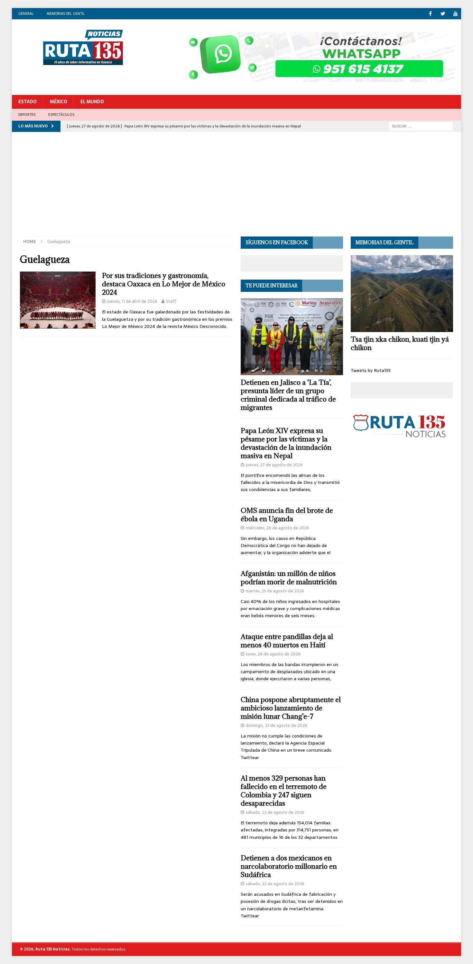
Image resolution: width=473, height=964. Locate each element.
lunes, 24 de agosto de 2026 (273, 654)
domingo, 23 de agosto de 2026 (276, 725)
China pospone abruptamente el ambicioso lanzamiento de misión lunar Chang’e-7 (291, 708)
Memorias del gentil (66, 13)
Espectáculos (61, 114)
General (26, 13)
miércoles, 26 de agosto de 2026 (277, 527)
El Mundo (92, 101)
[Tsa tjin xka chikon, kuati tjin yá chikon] (402, 293)
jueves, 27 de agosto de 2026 (274, 464)
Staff (171, 301)
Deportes (27, 114)
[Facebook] (430, 13)
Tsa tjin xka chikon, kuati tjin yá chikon (400, 343)
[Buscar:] (421, 125)
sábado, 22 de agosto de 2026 (275, 812)
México (58, 101)
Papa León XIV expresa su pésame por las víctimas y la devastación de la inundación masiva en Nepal (286, 443)
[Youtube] (455, 13)
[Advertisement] (236, 188)
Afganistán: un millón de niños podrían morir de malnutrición (289, 577)
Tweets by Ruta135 (371, 370)
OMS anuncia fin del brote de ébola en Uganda (287, 514)
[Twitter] (443, 13)
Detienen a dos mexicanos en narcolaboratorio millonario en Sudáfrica (289, 866)
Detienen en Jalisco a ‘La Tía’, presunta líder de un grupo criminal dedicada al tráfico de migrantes (288, 395)
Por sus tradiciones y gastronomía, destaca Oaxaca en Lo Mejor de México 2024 (163, 284)
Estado (27, 101)
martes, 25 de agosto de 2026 (275, 591)
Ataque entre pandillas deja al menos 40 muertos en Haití (287, 640)
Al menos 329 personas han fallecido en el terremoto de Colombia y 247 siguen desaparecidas (284, 791)
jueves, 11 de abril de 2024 (132, 301)
